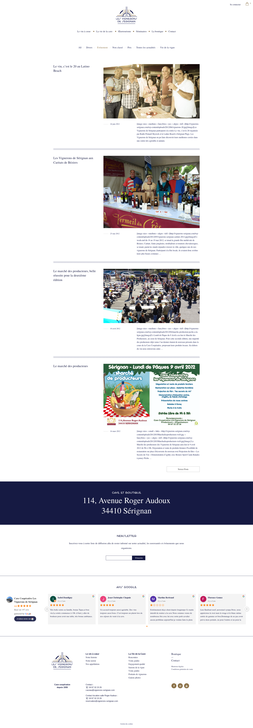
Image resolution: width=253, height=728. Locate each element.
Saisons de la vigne (136, 667)
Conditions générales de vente (182, 669)
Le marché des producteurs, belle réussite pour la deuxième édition (74, 275)
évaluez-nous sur (24, 618)
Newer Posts (183, 469)
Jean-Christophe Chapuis (119, 597)
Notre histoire (91, 657)
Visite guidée (133, 660)
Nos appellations (92, 664)
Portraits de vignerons (137, 674)
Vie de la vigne (167, 47)
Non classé (117, 47)
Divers (89, 47)
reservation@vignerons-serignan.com (102, 701)
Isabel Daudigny (65, 597)
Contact (172, 31)
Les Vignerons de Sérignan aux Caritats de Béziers (73, 160)
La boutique (157, 31)
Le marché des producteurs (70, 366)
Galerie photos (134, 677)
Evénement (102, 47)
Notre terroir (91, 660)
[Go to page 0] (146, 626)
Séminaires (141, 31)
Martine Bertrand (166, 597)
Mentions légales (177, 666)
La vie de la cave (104, 31)
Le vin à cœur (84, 31)
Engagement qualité (136, 664)
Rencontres (133, 657)
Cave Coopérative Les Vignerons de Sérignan (25, 600)
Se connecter (235, 4)
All (79, 47)
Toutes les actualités (145, 47)
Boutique (176, 654)
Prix (130, 47)
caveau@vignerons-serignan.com (100, 690)
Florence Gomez (215, 597)
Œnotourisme (124, 31)
